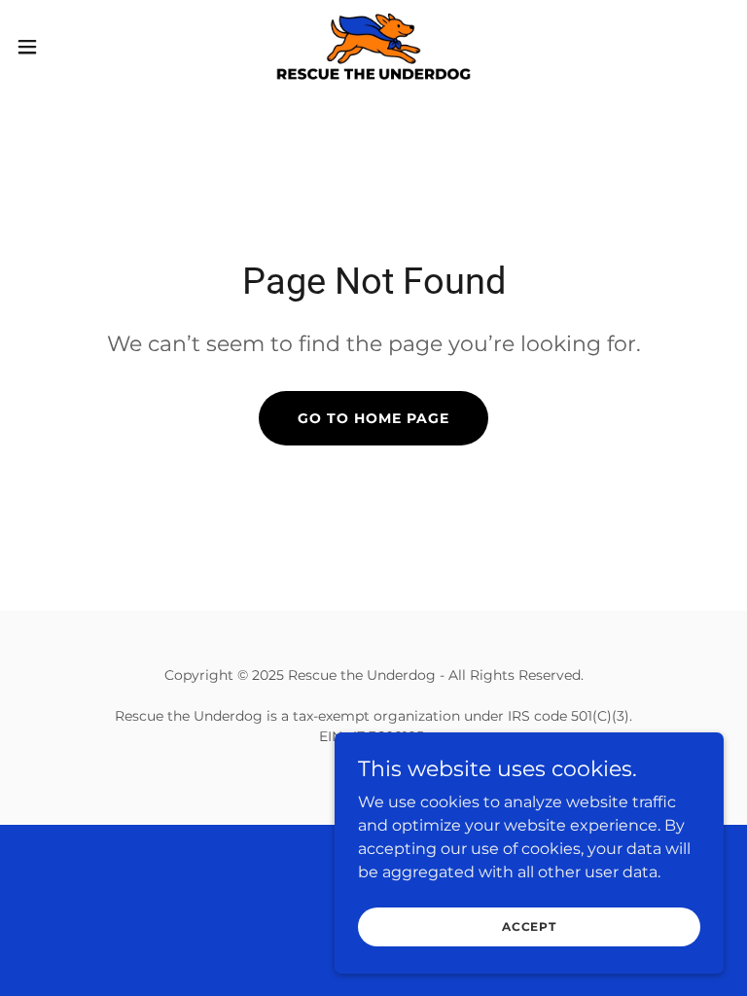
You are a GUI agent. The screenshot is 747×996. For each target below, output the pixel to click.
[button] (63, 46)
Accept (529, 926)
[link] (373, 47)
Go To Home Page (373, 418)
